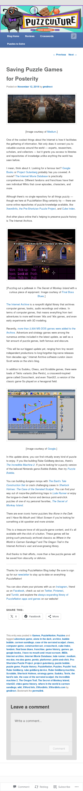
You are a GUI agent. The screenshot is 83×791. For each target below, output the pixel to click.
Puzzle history (29, 666)
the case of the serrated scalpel (36, 677)
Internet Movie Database (38, 656)
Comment (59, 748)
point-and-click (61, 659)
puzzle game (13, 666)
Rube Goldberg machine (61, 670)
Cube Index (68, 208)
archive (57, 639)
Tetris (67, 673)
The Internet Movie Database (31, 176)
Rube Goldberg (14, 670)
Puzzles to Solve (16, 43)
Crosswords (47, 36)
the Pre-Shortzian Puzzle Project (37, 208)
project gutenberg (44, 663)
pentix (35, 659)
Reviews (30, 36)
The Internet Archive (17, 304)
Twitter (48, 590)
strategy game (45, 673)
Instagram (61, 586)
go (71, 649)
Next (73, 54)
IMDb (64, 652)
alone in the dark (42, 639)
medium (71, 656)
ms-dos (10, 659)
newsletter (24, 574)
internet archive (15, 656)
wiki (20, 687)
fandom (10, 649)
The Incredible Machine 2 (20, 465)
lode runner (59, 656)
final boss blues (24, 649)
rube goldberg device (35, 670)
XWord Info (29, 687)
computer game (15, 645)
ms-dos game (23, 659)
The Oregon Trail (28, 680)
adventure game (23, 639)
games (65, 649)
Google (52, 448)
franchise (39, 649)
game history (53, 649)
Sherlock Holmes (26, 673)
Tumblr (15, 594)
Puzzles (61, 635)
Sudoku (59, 673)
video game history (26, 683)
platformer (46, 659)
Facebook (18, 590)
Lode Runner (60, 493)
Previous (59, 54)
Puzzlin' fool (69, 666)
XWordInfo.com (57, 687)
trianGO (10, 683)
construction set (34, 645)
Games (36, 635)
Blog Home (13, 36)
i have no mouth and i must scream (41, 652)
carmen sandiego (24, 642)
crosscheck (50, 645)
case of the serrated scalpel (50, 642)
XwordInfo (12, 208)
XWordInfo (41, 687)
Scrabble (11, 673)
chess (70, 642)
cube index (64, 645)
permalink (37, 690)
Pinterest (58, 590)
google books (13, 652)
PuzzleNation (48, 635)
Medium (51, 131)
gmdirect (48, 86)
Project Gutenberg (27, 172)
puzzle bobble (62, 663)
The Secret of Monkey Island (53, 680)
